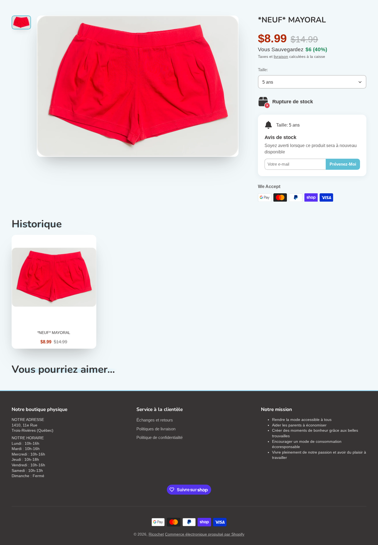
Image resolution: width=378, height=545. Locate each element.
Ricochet (156, 534)
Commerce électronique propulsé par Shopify (204, 534)
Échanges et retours (154, 420)
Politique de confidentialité (159, 437)
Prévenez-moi (343, 164)
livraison (281, 56)
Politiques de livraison (155, 428)
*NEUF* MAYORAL (54, 292)
